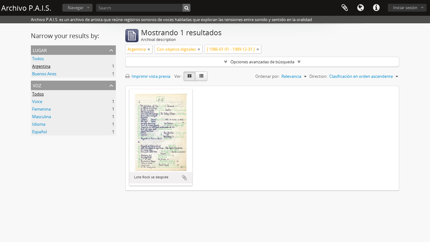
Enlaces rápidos (376, 8)
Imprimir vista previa (150, 76)
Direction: (318, 76)
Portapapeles (345, 8)
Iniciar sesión (405, 7)
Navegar (75, 7)
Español (39, 132)
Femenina (41, 109)
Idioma (360, 8)
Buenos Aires (44, 74)
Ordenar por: (267, 76)
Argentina (41, 66)
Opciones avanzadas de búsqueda (262, 62)
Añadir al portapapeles (184, 178)
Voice (37, 101)
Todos (38, 58)
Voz (37, 85)
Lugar (40, 49)
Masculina (41, 116)
